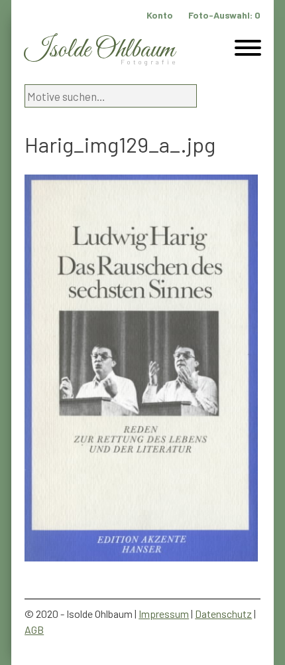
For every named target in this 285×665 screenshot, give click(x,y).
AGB (34, 629)
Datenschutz (223, 613)
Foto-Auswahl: (224, 15)
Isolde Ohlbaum (99, 50)
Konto (159, 15)
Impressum (164, 613)
